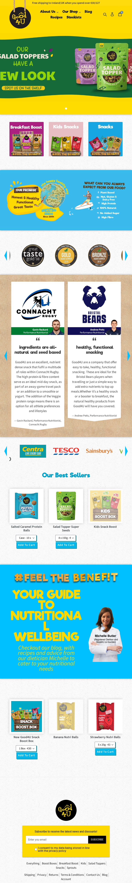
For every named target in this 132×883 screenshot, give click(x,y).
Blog (88, 11)
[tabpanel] (66, 67)
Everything (33, 863)
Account (66, 879)
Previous (4, 255)
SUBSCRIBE (97, 839)
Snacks (60, 868)
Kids (83, 863)
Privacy (41, 875)
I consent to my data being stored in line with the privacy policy (64, 849)
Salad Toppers (96, 863)
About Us (48, 11)
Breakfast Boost (68, 863)
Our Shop (70, 11)
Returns (53, 875)
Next (127, 255)
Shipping (29, 875)
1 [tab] (66, 108)
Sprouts (71, 868)
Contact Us (93, 875)
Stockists (74, 17)
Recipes (57, 17)
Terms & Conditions (72, 875)
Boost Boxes (49, 863)
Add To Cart (26, 545)
